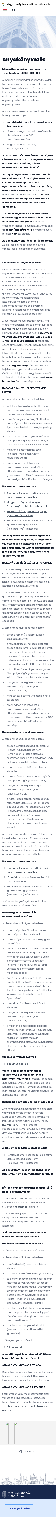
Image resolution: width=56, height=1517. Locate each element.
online (44, 69)
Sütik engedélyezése (19, 1508)
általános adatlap (17, 1064)
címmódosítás (16, 877)
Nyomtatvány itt (12, 1125)
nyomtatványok (11, 329)
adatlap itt (20, 1206)
